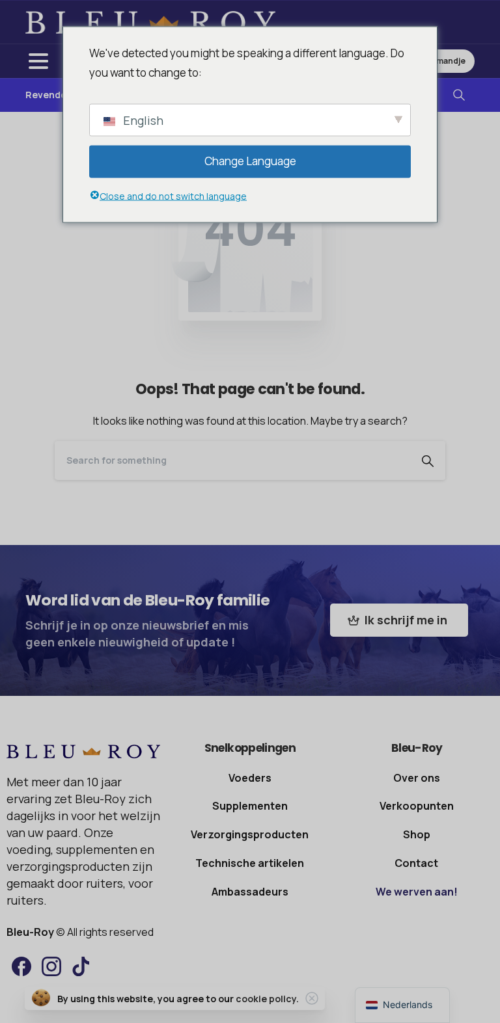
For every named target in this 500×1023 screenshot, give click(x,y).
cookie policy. (267, 998)
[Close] (311, 998)
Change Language (250, 160)
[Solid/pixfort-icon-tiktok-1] (81, 965)
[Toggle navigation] (38, 61)
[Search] (459, 95)
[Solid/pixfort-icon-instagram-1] (51, 965)
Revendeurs (53, 95)
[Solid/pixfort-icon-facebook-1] (21, 965)
